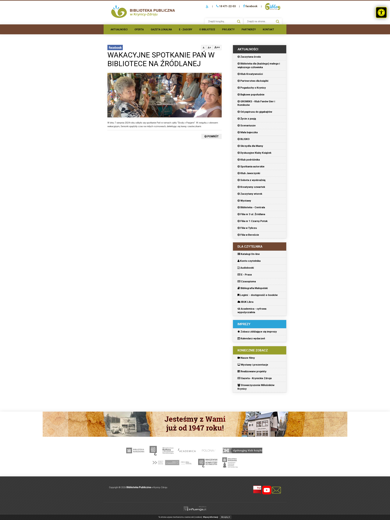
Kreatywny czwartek (252, 186)
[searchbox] (220, 21)
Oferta (139, 29)
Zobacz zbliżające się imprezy (258, 331)
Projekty (228, 29)
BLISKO (245, 139)
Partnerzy (249, 29)
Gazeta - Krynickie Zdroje (256, 378)
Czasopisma (248, 281)
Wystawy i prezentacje (254, 364)
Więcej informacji (210, 517)
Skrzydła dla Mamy (251, 145)
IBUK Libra (246, 301)
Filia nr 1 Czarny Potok (254, 221)
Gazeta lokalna (161, 29)
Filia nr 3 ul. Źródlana (252, 214)
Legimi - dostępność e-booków (258, 295)
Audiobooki (247, 267)
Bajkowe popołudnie (252, 94)
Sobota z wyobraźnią (252, 180)
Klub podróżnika (250, 159)
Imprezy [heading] (244, 324)
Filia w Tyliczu (248, 227)
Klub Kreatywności (251, 73)
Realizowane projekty (253, 371)
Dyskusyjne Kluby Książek (255, 152)
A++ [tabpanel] (217, 47)
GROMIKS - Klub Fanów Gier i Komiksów (256, 103)
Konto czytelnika (250, 260)
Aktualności (119, 29)
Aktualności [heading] (248, 49)
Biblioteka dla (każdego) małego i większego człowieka (259, 65)
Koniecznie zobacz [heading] (253, 350)
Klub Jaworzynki (250, 173)
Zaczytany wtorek (251, 193)
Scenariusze (248, 125)
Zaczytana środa (250, 56)
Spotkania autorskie (252, 166)
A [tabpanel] (203, 47)
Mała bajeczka (249, 132)
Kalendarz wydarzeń (252, 338)
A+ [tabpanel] (209, 47)
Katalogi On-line (250, 254)
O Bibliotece (207, 29)
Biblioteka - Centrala (252, 207)
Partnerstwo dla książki (254, 80)
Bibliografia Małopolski (254, 288)
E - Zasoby (185, 29)
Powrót (213, 136)
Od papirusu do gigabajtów (256, 111)
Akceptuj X (225, 517)
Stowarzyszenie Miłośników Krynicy (256, 387)
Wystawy (245, 200)
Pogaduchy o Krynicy (253, 87)
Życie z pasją (248, 118)
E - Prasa (246, 274)
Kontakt (268, 29)
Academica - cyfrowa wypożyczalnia (252, 310)
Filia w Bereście (249, 234)
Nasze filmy (247, 357)
